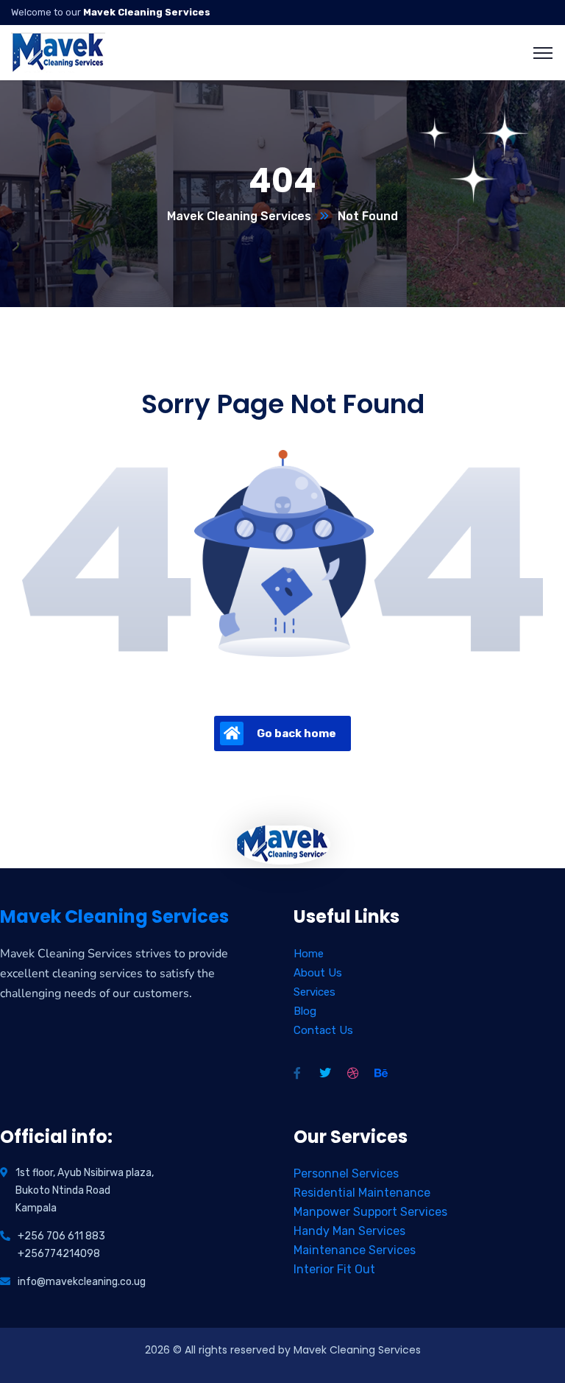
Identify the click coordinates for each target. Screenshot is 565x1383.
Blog (305, 1011)
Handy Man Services (349, 1231)
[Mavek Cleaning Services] (58, 52)
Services (314, 992)
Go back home (296, 733)
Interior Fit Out (334, 1269)
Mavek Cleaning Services (239, 216)
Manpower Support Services (370, 1212)
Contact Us (323, 1030)
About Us (318, 972)
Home (309, 953)
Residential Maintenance (362, 1193)
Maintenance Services (355, 1250)
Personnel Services (346, 1173)
